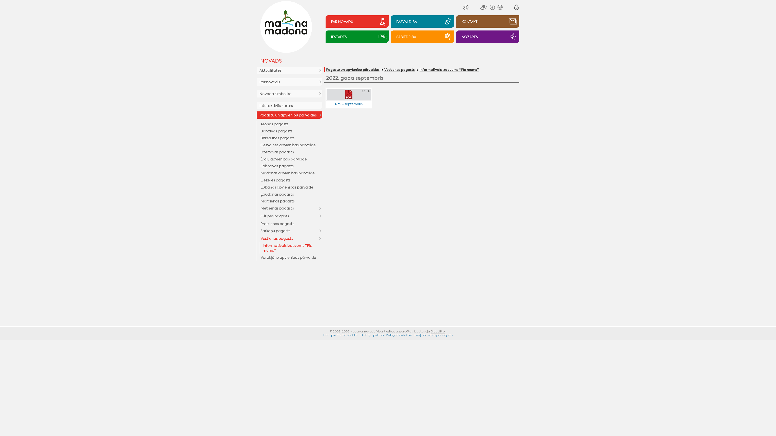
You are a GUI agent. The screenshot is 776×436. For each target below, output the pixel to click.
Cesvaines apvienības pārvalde (288, 145)
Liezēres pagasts (275, 180)
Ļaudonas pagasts (277, 194)
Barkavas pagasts (276, 131)
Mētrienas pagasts (277, 208)
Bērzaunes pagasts (277, 138)
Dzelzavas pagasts (277, 152)
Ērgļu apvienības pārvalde (283, 159)
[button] (516, 7)
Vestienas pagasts (276, 238)
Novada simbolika (275, 93)
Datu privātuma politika (340, 335)
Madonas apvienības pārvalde (287, 173)
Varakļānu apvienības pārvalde (288, 257)
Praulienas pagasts (277, 223)
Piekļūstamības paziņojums (433, 335)
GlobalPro (438, 331)
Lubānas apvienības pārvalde (286, 187)
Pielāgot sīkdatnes (399, 335)
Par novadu (269, 82)
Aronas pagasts (274, 124)
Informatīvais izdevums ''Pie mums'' (287, 248)
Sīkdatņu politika (372, 335)
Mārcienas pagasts (277, 201)
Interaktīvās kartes (276, 105)
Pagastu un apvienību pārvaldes (288, 115)
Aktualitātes (270, 70)
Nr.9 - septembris (349, 104)
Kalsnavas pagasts (277, 166)
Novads (271, 61)
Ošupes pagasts (274, 216)
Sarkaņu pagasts (275, 230)
